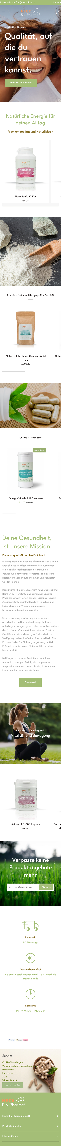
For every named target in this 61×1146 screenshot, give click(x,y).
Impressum (7, 1073)
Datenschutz (8, 1070)
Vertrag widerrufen (13, 1085)
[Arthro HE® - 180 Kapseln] (25, 794)
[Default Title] (25, 166)
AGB (4, 1077)
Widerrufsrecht (9, 1080)
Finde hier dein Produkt (21, 83)
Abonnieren (46, 887)
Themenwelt (30, 682)
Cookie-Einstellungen (12, 1062)
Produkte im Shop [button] (12, 1126)
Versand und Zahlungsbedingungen (19, 1066)
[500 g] (26, 328)
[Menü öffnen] (6, 12)
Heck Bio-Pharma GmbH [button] (16, 1116)
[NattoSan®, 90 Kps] (25, 166)
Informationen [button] (10, 1136)
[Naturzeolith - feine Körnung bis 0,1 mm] (26, 328)
